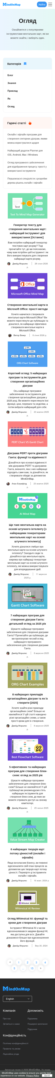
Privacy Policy (32, 1075)
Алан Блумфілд (19, 483)
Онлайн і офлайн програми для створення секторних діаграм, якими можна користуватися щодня (27, 138)
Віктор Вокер (19, 335)
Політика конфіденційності (15, 1043)
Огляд (11, 106)
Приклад (12, 90)
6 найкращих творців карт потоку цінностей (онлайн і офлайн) (27, 853)
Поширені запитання (38, 1023)
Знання (11, 83)
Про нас (7, 1018)
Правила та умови (11, 1048)
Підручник (32, 1029)
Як (8, 98)
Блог (10, 75)
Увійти (41, 4)
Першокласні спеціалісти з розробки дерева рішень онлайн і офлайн (27, 180)
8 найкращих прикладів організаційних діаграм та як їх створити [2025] (27, 698)
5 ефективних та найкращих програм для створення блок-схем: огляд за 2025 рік (27, 771)
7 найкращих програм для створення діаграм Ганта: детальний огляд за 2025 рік (27, 619)
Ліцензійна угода (11, 1053)
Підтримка (32, 1018)
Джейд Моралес (20, 263)
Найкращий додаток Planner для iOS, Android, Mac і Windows (25, 152)
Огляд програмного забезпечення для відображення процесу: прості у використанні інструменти (27, 166)
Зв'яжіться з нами (11, 1023)
